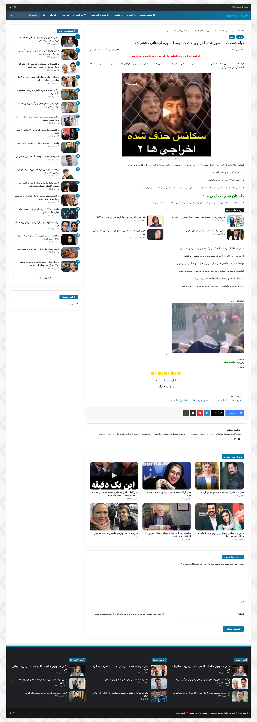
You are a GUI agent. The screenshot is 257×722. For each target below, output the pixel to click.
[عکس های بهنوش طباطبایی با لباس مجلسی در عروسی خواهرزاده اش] (69, 41)
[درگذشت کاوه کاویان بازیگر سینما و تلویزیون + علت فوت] (69, 226)
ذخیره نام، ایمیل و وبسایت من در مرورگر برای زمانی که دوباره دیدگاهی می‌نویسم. (128, 614)
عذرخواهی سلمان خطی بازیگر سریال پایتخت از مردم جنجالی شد (201, 693)
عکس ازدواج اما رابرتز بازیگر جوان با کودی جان (38, 249)
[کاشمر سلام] (235, 15)
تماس (51, 15)
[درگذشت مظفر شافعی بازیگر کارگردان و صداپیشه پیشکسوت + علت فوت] (69, 200)
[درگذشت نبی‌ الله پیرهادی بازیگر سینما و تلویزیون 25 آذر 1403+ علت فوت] (166, 517)
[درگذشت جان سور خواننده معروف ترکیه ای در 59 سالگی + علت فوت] (69, 173)
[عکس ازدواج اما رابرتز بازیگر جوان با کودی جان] (69, 252)
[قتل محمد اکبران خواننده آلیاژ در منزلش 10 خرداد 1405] (155, 221)
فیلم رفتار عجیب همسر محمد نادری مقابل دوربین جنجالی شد (198, 217)
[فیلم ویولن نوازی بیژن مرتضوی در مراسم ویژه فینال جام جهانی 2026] (159, 696)
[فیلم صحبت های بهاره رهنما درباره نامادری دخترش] (114, 517)
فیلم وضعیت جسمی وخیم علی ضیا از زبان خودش (37, 156)
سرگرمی (79, 15)
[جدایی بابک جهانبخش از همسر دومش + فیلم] (235, 234)
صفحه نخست (146, 15)
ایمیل (241, 614)
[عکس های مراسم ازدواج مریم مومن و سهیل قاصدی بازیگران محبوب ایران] (219, 517)
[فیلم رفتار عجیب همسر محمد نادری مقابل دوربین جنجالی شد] (235, 221)
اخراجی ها (237, 400)
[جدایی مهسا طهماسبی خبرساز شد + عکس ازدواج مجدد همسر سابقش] (69, 120)
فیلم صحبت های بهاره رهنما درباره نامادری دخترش (116, 533)
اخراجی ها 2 (221, 400)
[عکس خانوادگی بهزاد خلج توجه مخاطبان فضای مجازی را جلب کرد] (69, 213)
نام (242, 601)
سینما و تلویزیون (99, 15)
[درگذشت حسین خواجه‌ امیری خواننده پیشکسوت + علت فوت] (69, 94)
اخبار (131, 15)
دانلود (228, 30)
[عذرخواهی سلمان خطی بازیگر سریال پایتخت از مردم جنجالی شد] (69, 107)
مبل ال (72, 303)
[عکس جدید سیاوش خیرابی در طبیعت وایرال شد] (69, 147)
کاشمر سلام (234, 429)
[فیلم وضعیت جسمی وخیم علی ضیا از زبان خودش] (69, 160)
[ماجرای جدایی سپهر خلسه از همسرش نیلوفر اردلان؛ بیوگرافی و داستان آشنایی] (69, 266)
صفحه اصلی (237, 30)
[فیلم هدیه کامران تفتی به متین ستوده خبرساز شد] (219, 475)
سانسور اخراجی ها (202, 400)
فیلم (232, 37)
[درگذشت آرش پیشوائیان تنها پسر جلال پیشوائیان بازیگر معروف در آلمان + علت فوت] (69, 67)
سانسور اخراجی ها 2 (178, 400)
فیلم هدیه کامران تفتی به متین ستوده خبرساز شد (222, 492)
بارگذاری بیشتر (45, 278)
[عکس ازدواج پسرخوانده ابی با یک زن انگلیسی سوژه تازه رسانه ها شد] (69, 54)
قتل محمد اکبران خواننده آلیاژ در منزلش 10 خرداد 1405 (121, 217)
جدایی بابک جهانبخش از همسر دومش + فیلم (205, 231)
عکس (118, 15)
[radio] (153, 373)
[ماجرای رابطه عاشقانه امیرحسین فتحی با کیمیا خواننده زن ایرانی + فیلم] (69, 81)
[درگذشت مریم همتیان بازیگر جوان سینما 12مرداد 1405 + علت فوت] (69, 239)
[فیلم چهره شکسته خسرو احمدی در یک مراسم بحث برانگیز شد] (155, 234)
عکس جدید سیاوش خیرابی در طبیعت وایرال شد (38, 143)
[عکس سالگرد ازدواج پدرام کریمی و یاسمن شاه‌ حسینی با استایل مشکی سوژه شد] (69, 186)
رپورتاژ (63, 15)
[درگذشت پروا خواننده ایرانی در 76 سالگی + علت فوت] (69, 134)
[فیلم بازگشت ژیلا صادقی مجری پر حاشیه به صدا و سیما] (166, 475)
